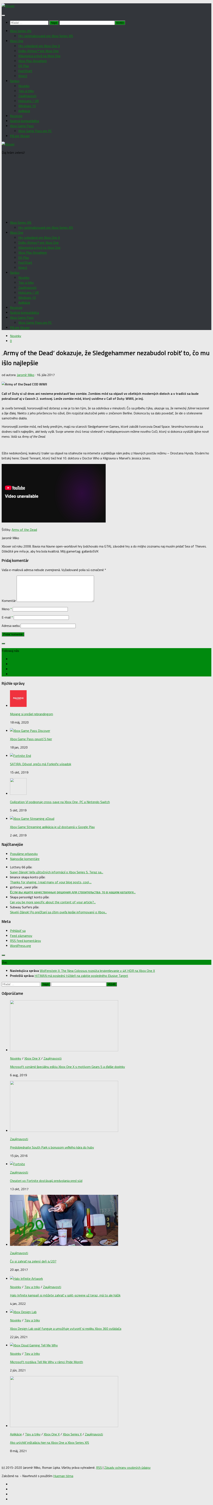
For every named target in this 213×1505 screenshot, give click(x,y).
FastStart (25, 70)
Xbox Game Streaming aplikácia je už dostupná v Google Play (52, 826)
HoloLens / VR (28, 100)
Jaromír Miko (25, 374)
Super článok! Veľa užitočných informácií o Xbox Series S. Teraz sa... (56, 872)
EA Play (23, 65)
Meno (7, 608)
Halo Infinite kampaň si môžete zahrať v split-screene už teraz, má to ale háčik (65, 1295)
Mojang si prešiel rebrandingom (31, 713)
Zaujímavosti (27, 95)
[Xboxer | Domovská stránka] (8, 5)
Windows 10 (27, 105)
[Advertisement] (106, 187)
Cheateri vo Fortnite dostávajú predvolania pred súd (46, 1180)
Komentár (9, 600)
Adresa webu (11, 625)
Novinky (24, 85)
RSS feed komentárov (25, 940)
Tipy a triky (26, 90)
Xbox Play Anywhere (32, 60)
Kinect (22, 75)
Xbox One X (32, 1058)
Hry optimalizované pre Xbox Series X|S (45, 35)
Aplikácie (24, 110)
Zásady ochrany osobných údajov (127, 1467)
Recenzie (16, 115)
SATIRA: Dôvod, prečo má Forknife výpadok (40, 763)
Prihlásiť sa (18, 930)
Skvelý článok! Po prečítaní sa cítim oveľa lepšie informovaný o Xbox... (58, 912)
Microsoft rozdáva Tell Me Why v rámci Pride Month (46, 1361)
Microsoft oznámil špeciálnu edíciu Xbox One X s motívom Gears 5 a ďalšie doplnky (67, 1066)
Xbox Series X (72, 1434)
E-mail (7, 617)
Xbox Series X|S (20, 30)
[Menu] (3, 15)
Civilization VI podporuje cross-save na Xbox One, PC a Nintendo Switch (60, 801)
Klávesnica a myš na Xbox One (39, 55)
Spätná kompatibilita (24, 120)
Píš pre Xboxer (20, 135)
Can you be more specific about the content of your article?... (53, 902)
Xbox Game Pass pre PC (35, 130)
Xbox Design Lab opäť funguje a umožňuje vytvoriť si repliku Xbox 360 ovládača (65, 1328)
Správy (15, 80)
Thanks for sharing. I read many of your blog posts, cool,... (51, 882)
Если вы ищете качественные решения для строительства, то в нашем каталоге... (73, 892)
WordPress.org (20, 945)
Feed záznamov (21, 935)
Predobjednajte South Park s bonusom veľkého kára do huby (52, 1147)
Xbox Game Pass (22, 125)
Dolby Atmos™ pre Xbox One (38, 50)
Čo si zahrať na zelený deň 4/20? (33, 1261)
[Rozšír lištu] (3, 643)
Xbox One (16, 40)
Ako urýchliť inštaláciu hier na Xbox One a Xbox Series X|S (49, 1442)
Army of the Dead (24, 529)
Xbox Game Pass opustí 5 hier (31, 738)
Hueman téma (63, 1475)
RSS (99, 1467)
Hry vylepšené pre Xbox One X (39, 45)
